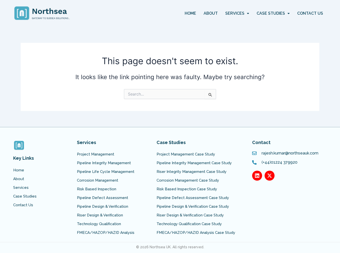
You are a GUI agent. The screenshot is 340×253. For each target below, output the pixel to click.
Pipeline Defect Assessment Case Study (193, 198)
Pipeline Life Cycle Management (105, 171)
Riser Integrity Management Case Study (192, 171)
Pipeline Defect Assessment (102, 198)
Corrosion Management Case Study (188, 180)
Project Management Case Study (186, 154)
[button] (237, 13)
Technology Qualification (99, 224)
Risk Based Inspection (96, 189)
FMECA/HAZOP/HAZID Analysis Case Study (196, 232)
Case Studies (271, 13)
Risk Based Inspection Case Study (187, 189)
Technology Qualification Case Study (189, 224)
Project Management (95, 154)
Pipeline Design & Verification (102, 206)
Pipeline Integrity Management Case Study (194, 163)
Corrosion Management (97, 180)
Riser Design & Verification (100, 215)
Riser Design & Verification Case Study (190, 215)
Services (234, 13)
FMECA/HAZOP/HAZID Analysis (105, 232)
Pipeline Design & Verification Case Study (193, 206)
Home (190, 13)
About (211, 13)
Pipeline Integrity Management (104, 163)
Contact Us (310, 13)
